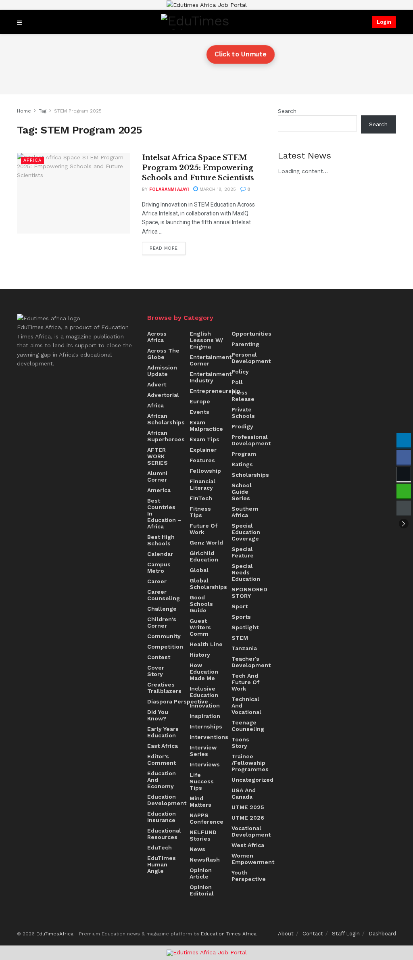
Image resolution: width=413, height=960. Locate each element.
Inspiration (205, 716)
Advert (156, 384)
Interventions (209, 737)
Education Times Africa (229, 934)
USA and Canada (244, 793)
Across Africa (157, 336)
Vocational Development (251, 831)
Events (199, 412)
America (159, 490)
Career (157, 581)
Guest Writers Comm (200, 627)
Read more (168, 246)
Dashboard (382, 934)
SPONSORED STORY (249, 592)
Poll (237, 382)
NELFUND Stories (203, 835)
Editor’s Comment (161, 759)
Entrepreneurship (215, 391)
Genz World (206, 542)
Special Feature (243, 552)
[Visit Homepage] (196, 22)
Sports (241, 617)
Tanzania (244, 648)
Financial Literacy (202, 484)
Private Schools (243, 412)
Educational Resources (164, 833)
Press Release (243, 395)
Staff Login (346, 934)
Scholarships (250, 475)
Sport (240, 606)
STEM (240, 637)
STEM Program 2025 (78, 111)
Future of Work (203, 528)
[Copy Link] (403, 508)
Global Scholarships (208, 583)
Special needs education (246, 572)
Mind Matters (200, 801)
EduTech (159, 847)
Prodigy (242, 426)
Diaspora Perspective (177, 701)
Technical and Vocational (246, 705)
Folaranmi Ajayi (169, 189)
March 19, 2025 (217, 189)
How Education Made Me (204, 671)
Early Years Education (163, 732)
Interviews (205, 764)
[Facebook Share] (403, 457)
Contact (312, 934)
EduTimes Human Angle (161, 864)
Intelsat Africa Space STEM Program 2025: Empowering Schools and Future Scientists (198, 167)
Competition (165, 646)
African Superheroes (166, 436)
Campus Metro (159, 567)
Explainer (203, 450)
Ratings (242, 464)
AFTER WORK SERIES (157, 456)
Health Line (206, 644)
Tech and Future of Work (245, 682)
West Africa (248, 845)
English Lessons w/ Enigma (206, 340)
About (286, 934)
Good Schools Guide (201, 604)
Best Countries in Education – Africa (164, 513)
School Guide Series (242, 491)
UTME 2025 (248, 807)
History (200, 654)
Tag (42, 111)
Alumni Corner (157, 476)
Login (384, 22)
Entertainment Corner (211, 360)
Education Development (166, 799)
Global (199, 570)
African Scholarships (166, 419)
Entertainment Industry (211, 377)
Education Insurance (161, 816)
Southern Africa (245, 511)
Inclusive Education (204, 691)
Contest (158, 657)
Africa (32, 160)
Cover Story (155, 670)
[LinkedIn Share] (403, 440)
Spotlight (245, 627)
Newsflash (205, 859)
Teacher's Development (251, 661)
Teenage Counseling (248, 725)
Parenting (245, 344)
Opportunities (251, 333)
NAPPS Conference (206, 818)
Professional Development (251, 440)
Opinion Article (201, 873)
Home (24, 111)
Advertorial (163, 395)
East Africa (162, 746)
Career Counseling (163, 595)
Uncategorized (252, 779)
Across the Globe (163, 353)
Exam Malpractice (206, 425)
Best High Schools (161, 540)
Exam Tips (204, 439)
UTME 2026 (248, 817)
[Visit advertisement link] (206, 5)
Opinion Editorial (202, 890)
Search (287, 111)
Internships (206, 726)
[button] (404, 523)
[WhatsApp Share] (403, 491)
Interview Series (203, 750)
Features (202, 460)
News (197, 849)
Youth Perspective (249, 875)
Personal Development (251, 357)
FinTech (201, 498)
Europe (200, 401)
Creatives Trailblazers (164, 687)
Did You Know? (157, 715)
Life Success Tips (202, 781)
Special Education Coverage (246, 532)
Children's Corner (161, 622)
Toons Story (240, 742)
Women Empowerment (253, 858)
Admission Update (162, 370)
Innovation (205, 705)
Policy (240, 371)
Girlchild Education (204, 556)
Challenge (162, 608)
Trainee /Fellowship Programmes (250, 762)
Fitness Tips (200, 511)
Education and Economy (161, 779)
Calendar (160, 554)
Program (244, 454)
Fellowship (205, 470)
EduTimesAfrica (54, 934)
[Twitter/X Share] (403, 474)
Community (164, 636)
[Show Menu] (19, 22)
